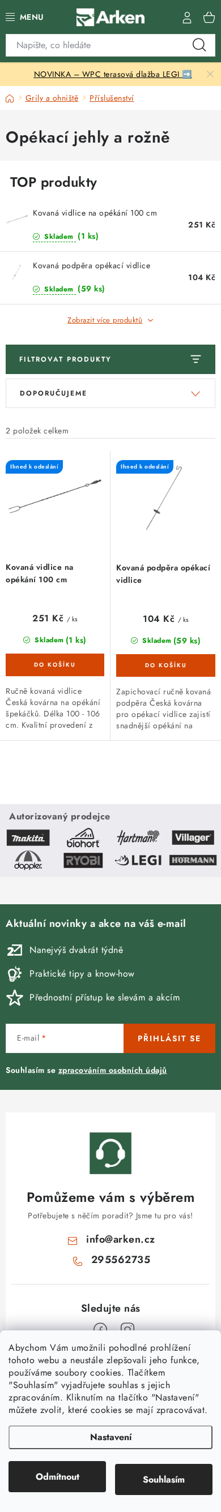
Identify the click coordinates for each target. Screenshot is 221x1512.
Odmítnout (57, 1476)
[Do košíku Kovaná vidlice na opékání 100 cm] (55, 665)
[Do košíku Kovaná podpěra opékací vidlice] (165, 665)
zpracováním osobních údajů (112, 1070)
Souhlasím (164, 1479)
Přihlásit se (169, 1038)
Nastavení (110, 1437)
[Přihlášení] (187, 16)
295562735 (121, 1259)
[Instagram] (127, 1330)
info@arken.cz (120, 1239)
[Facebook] (100, 1330)
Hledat (199, 45)
